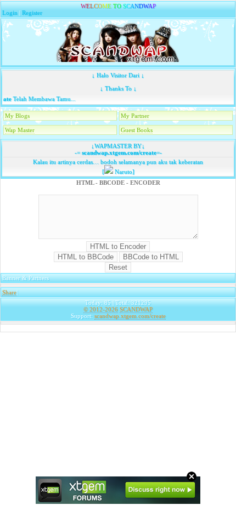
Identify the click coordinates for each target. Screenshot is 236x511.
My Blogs (17, 115)
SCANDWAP (136, 309)
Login (10, 12)
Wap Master (20, 130)
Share (9, 292)
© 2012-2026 (100, 309)
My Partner (135, 115)
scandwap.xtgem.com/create (118, 152)
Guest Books (137, 130)
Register (32, 12)
